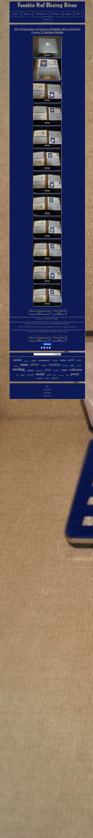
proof (75, 374)
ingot (64, 370)
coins (63, 360)
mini (72, 365)
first (54, 375)
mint (24, 364)
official (22, 375)
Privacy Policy (47, 392)
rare (17, 375)
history (65, 365)
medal (40, 374)
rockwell (30, 375)
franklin (54, 364)
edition (55, 360)
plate (48, 369)
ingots (55, 377)
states (47, 378)
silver (34, 364)
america (39, 370)
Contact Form (47, 389)
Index (47, 386)
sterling (18, 369)
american (26, 361)
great (44, 365)
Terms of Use (47, 395)
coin (78, 360)
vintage (33, 361)
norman (78, 366)
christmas (56, 370)
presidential (44, 360)
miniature (30, 370)
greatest (40, 378)
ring (67, 375)
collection (76, 369)
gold (71, 360)
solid (49, 374)
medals (17, 360)
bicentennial (61, 375)
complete (15, 366)
